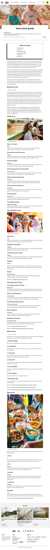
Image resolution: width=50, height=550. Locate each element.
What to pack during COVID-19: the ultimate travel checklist (24, 387)
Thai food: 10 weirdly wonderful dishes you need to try (22, 498)
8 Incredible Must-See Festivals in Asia (19, 279)
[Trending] (47, 2)
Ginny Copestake (21, 525)
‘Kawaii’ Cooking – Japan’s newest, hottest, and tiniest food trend (24, 522)
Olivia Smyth (36, 525)
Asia (27, 82)
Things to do (19, 49)
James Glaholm (4, 525)
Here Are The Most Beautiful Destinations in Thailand (22, 328)
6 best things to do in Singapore (40, 519)
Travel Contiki (32, 2)
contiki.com (14, 543)
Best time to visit (20, 48)
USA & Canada (38, 537)
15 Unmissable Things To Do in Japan (19, 326)
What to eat (19, 56)
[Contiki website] (14, 531)
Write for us (14, 536)
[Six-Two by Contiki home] (2, 2)
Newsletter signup (15, 539)
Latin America (36, 539)
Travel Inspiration (14, 2)
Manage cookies (15, 540)
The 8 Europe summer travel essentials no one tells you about (24, 385)
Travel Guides (24, 2)
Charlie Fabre (7, 32)
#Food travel (19, 524)
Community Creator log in (16, 537)
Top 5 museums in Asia (21, 53)
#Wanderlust (3, 524)
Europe (29, 537)
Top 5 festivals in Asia (21, 51)
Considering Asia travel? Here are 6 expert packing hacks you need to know (27, 389)
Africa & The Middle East (32, 541)
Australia (43, 537)
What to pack (19, 54)
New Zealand (30, 539)
